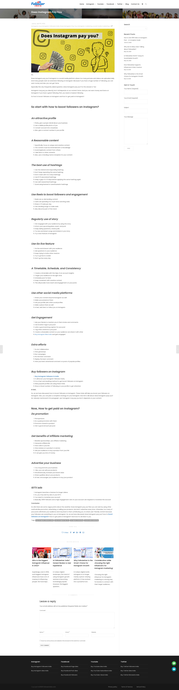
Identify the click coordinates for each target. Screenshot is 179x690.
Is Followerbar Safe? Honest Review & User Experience (62, 563)
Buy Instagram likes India (43, 334)
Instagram (90, 4)
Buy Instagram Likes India (39, 671)
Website (93, 632)
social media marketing (101, 26)
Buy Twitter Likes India (128, 671)
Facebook (110, 4)
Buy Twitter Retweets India (130, 675)
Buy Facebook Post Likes (69, 671)
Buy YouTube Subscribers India (101, 671)
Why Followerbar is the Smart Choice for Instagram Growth (83, 563)
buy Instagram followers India (49, 26)
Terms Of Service (127, 687)
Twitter (120, 4)
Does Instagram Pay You (68, 26)
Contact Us (135, 4)
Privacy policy (112, 687)
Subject (126, 107)
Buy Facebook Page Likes (69, 666)
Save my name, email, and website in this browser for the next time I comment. (63, 641)
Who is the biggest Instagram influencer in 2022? (41, 563)
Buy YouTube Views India (99, 675)
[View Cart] (142, 4)
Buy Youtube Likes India (99, 666)
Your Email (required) (131, 98)
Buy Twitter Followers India (130, 666)
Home (82, 4)
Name (41, 632)
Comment (42, 610)
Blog (127, 4)
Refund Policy (141, 687)
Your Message (128, 117)
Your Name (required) (131, 89)
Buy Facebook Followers (69, 675)
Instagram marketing (85, 26)
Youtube (100, 4)
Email (67, 632)
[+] (41, 552)
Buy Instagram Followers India (41, 666)
